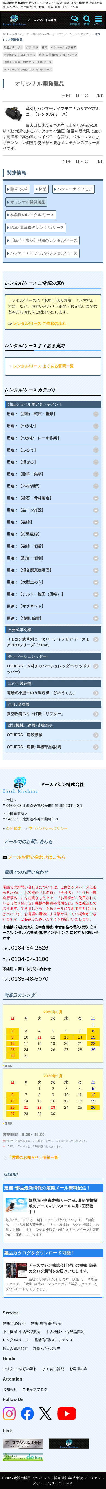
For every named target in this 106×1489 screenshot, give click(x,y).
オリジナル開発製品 (27, 202)
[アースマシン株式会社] (43, 785)
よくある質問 (53, 1369)
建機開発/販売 (14, 1323)
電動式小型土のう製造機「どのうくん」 (42, 693)
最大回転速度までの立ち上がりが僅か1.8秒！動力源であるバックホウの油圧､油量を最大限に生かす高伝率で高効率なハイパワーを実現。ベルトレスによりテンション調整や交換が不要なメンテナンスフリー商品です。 (52, 137)
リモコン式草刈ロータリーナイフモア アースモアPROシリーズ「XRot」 (48, 642)
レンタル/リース (19, 34)
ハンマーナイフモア (63, 47)
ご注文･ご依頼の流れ (20, 1369)
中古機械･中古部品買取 (65, 1332)
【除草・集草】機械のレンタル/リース (28, 62)
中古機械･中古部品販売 (22, 1332)
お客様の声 (78, 1369)
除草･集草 (32, 47)
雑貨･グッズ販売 (46, 1348)
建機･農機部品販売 (46, 1323)
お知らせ (10, 1389)
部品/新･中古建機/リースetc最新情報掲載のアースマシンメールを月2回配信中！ (63, 1206)
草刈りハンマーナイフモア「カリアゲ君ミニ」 (62, 34)
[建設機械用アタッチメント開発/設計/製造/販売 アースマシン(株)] (34, 20)
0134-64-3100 (30, 959)
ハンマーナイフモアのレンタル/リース (28, 69)
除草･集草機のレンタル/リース (58, 54)
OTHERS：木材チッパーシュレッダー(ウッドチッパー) (49, 669)
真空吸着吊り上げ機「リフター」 (36, 714)
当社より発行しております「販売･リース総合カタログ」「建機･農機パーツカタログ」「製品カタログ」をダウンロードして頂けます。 (52, 1284)
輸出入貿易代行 (15, 1348)
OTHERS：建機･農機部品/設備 (34, 747)
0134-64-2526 (30, 947)
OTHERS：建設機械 (24, 735)
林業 (45, 47)
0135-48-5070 (30, 978)
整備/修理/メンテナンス (53, 1340)
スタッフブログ (35, 1389)
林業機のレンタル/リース (19, 54)
